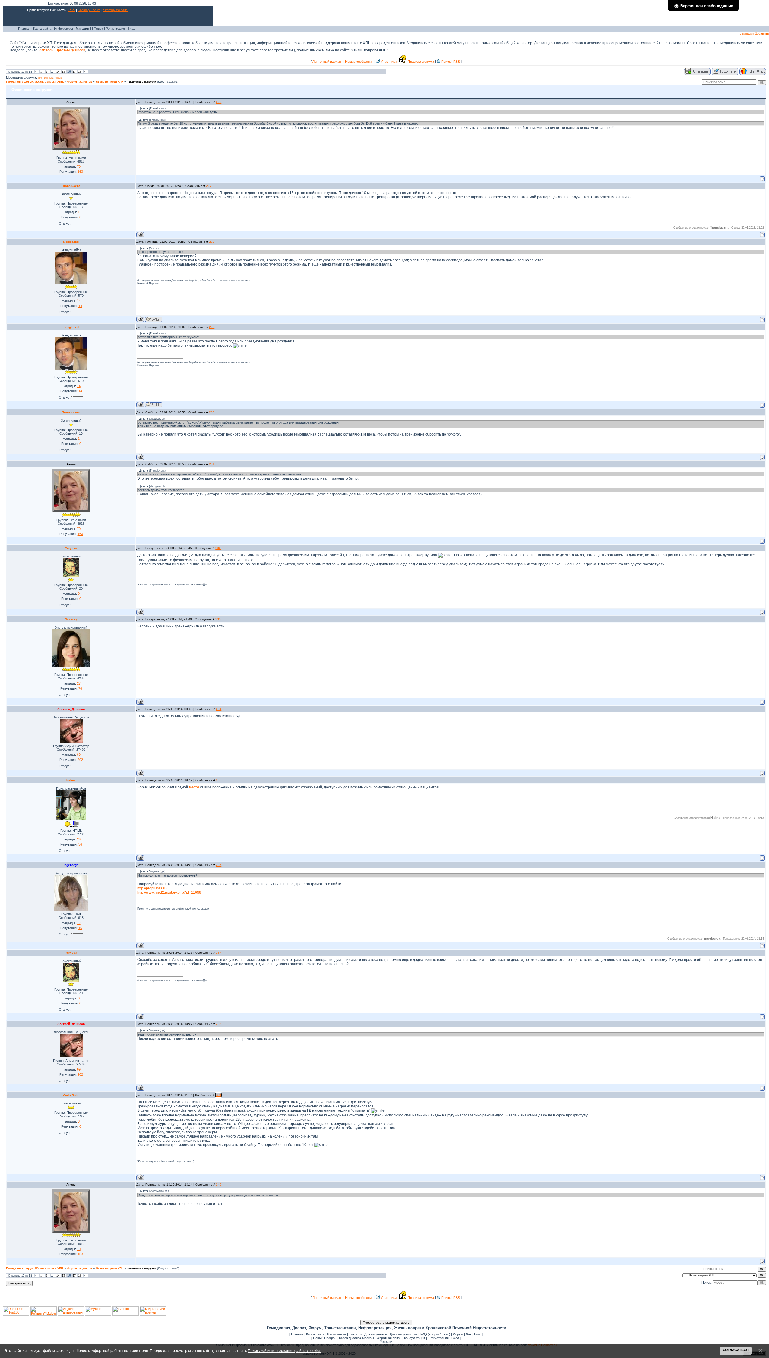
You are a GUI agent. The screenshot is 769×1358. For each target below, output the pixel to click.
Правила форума (420, 61)
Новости (355, 1334)
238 (218, 1023)
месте (194, 787)
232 (218, 548)
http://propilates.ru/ (152, 888)
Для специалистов (404, 1334)
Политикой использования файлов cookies (284, 1351)
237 (218, 952)
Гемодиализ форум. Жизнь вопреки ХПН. (35, 81)
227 (208, 185)
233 (218, 619)
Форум (458, 1334)
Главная (24, 28)
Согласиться (736, 1350)
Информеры (63, 28)
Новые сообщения (359, 61)
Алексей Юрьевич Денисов (62, 50)
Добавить (762, 33)
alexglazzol (71, 241)
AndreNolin (71, 1095)
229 (211, 327)
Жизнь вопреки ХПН (109, 81)
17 (74, 71)
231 (211, 464)
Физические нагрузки (141, 81)
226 (218, 102)
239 (218, 1095)
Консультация (414, 1338)
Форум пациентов (79, 81)
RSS (71, 10)
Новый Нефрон (324, 1338)
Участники (388, 61)
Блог (477, 1334)
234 (218, 709)
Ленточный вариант (327, 61)
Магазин (386, 1341)
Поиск (98, 28)
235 (218, 780)
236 (218, 865)
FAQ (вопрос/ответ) (435, 1334)
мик (40, 77)
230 (211, 412)
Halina (71, 780)
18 (79, 71)
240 (218, 1184)
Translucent (71, 185)
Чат (468, 1334)
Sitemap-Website (115, 10)
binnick (48, 77)
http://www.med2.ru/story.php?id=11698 (169, 892)
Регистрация (115, 28)
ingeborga (71, 865)
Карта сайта (42, 28)
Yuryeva (71, 548)
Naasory (71, 619)
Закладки (747, 33)
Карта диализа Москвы (356, 1338)
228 (211, 241)
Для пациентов (375, 1334)
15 (63, 71)
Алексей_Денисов (71, 709)
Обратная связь (389, 1338)
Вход (131, 28)
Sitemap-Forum (89, 10)
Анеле (58, 77)
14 (57, 71)
